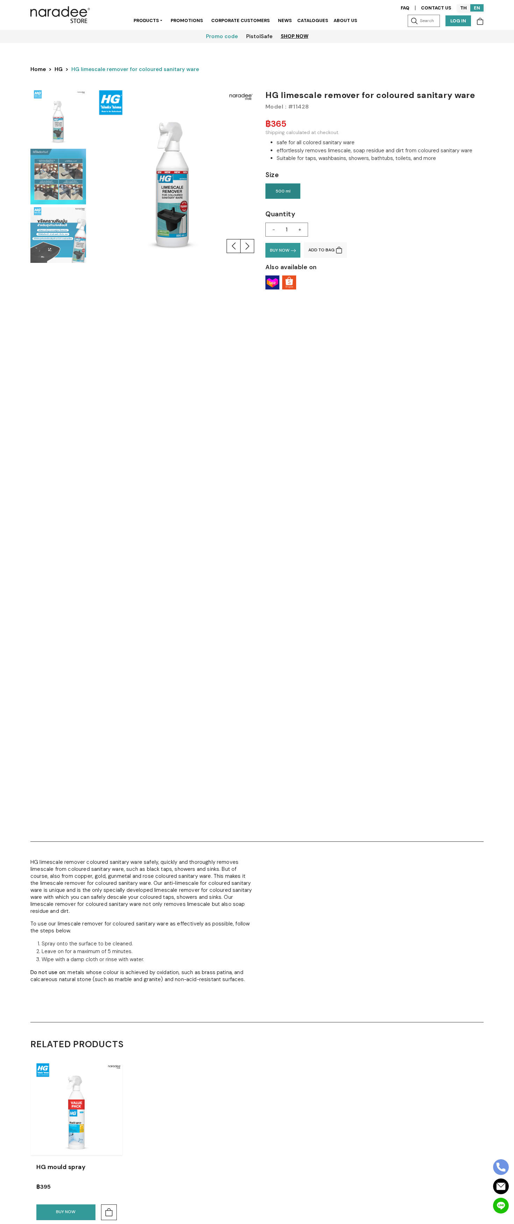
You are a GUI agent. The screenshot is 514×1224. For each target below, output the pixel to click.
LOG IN (458, 21)
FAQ (405, 8)
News (285, 20)
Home (38, 69)
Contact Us (436, 8)
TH (463, 8)
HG (59, 69)
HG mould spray (60, 1167)
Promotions (187, 20)
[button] (234, 246)
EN (477, 8)
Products (146, 20)
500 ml (283, 191)
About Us (345, 20)
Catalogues (312, 20)
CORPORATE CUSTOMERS (240, 20)
